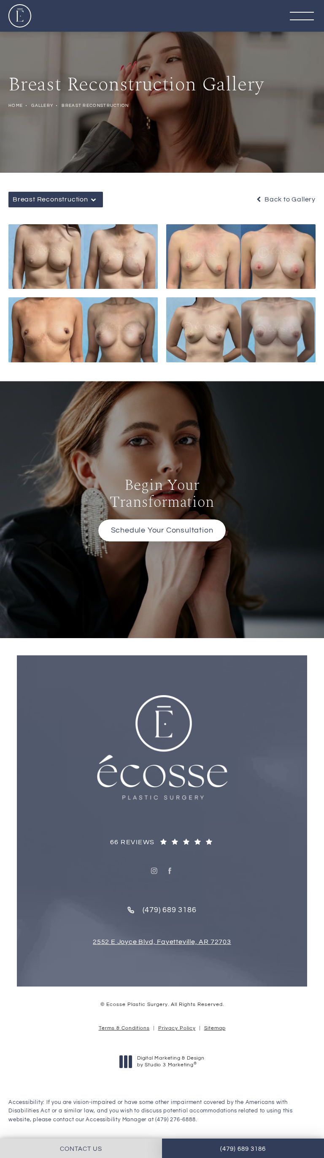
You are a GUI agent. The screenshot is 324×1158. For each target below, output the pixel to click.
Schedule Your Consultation (162, 530)
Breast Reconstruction (95, 105)
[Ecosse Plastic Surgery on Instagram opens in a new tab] (154, 870)
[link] (162, 842)
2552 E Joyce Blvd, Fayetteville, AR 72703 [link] (162, 941)
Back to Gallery (289, 199)
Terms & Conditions (124, 1028)
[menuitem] (154, 870)
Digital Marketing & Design (171, 1061)
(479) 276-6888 (175, 1120)
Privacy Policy (177, 1028)
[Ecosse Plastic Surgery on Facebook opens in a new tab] (170, 870)
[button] (302, 16)
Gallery (42, 105)
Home (15, 105)
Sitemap (215, 1028)
